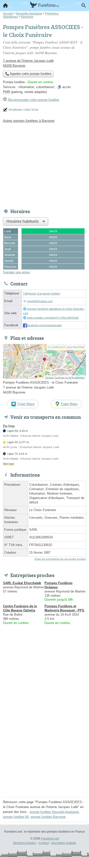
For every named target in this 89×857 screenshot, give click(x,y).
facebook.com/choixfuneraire (44, 325)
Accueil (5, 5)
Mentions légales (24, 843)
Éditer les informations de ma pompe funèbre (60, 559)
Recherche (83, 5)
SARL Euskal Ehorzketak (22, 583)
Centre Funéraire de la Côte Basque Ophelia (20, 608)
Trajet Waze (26, 404)
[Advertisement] (44, 751)
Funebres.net (50, 838)
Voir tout (8, 463)
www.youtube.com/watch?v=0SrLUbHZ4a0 (53, 317)
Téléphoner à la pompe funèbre (41, 293)
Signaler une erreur (16, 272)
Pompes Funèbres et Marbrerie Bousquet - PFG (64, 608)
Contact (44, 843)
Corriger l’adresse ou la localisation (65, 377)
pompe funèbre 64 (16, 817)
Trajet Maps (69, 404)
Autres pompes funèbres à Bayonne (28, 121)
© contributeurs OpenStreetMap (66, 347)
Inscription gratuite (63, 843)
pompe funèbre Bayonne (48, 817)
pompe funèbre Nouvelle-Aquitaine (54, 812)
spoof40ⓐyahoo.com (40, 301)
